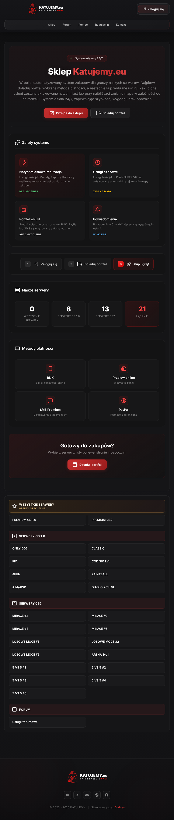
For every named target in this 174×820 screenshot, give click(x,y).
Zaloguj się (156, 9)
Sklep (51, 24)
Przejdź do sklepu (69, 113)
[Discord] (87, 795)
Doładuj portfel (113, 113)
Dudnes (120, 807)
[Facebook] (106, 795)
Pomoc (83, 24)
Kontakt (121, 24)
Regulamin (102, 24)
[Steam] (97, 795)
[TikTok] (77, 795)
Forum (67, 24)
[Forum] (67, 795)
